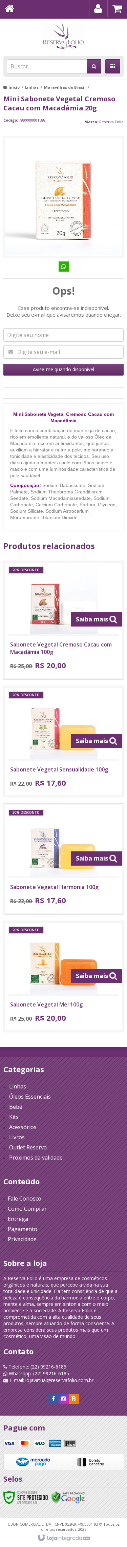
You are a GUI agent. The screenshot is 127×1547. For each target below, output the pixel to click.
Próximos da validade (36, 1157)
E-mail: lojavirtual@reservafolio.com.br (50, 1380)
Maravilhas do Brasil (65, 87)
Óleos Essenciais (30, 1096)
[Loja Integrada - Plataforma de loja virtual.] (63, 1538)
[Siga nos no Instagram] (64, 1399)
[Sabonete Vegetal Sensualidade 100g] (63, 741)
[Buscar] (94, 66)
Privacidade (22, 1239)
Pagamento (22, 1229)
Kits (14, 1117)
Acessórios (23, 1127)
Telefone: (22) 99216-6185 (36, 1366)
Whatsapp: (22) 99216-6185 (38, 1373)
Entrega (18, 1219)
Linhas (32, 87)
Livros (17, 1137)
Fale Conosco (24, 1198)
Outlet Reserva (28, 1147)
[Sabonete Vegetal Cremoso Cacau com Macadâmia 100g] (63, 620)
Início (14, 87)
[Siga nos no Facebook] (53, 1399)
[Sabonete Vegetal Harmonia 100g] (63, 859)
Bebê (15, 1106)
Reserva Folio (111, 121)
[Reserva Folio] (63, 35)
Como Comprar (27, 1208)
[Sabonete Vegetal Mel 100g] (63, 976)
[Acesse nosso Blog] (74, 1399)
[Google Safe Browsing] (68, 1497)
